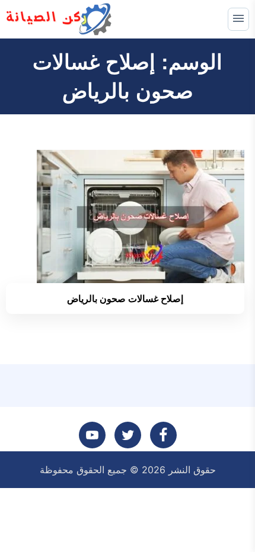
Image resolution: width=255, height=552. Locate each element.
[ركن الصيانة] (60, 19)
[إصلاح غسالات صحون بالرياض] (140, 216)
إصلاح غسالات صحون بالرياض (125, 298)
